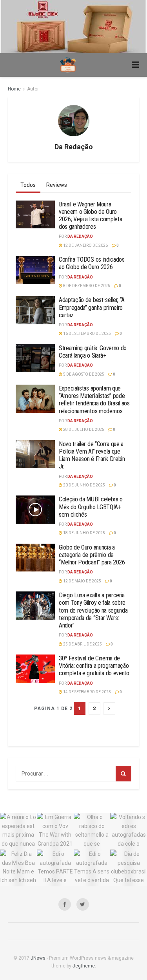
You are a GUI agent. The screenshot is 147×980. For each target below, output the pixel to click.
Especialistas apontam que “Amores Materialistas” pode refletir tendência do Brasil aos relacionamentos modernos (94, 400)
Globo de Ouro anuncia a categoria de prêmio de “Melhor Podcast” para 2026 (92, 555)
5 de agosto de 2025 (83, 374)
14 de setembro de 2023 (86, 692)
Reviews (56, 185)
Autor (33, 89)
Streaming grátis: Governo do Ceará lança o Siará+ (93, 351)
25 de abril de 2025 (82, 644)
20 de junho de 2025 (83, 485)
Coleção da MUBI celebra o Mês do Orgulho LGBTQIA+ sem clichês (91, 506)
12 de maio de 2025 (81, 581)
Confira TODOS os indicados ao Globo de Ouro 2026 (92, 263)
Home (14, 89)
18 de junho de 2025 (83, 533)
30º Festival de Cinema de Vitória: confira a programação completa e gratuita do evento (94, 666)
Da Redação (80, 236)
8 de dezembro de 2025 (86, 286)
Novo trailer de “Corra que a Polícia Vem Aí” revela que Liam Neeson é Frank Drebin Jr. (92, 455)
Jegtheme (84, 966)
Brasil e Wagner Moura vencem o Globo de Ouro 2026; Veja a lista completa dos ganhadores (90, 216)
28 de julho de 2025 (83, 429)
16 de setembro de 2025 (86, 333)
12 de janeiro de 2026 (85, 245)
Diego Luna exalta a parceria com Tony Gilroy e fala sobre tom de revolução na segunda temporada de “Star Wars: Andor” (93, 610)
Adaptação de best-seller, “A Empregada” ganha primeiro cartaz (92, 307)
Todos (28, 185)
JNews (38, 958)
